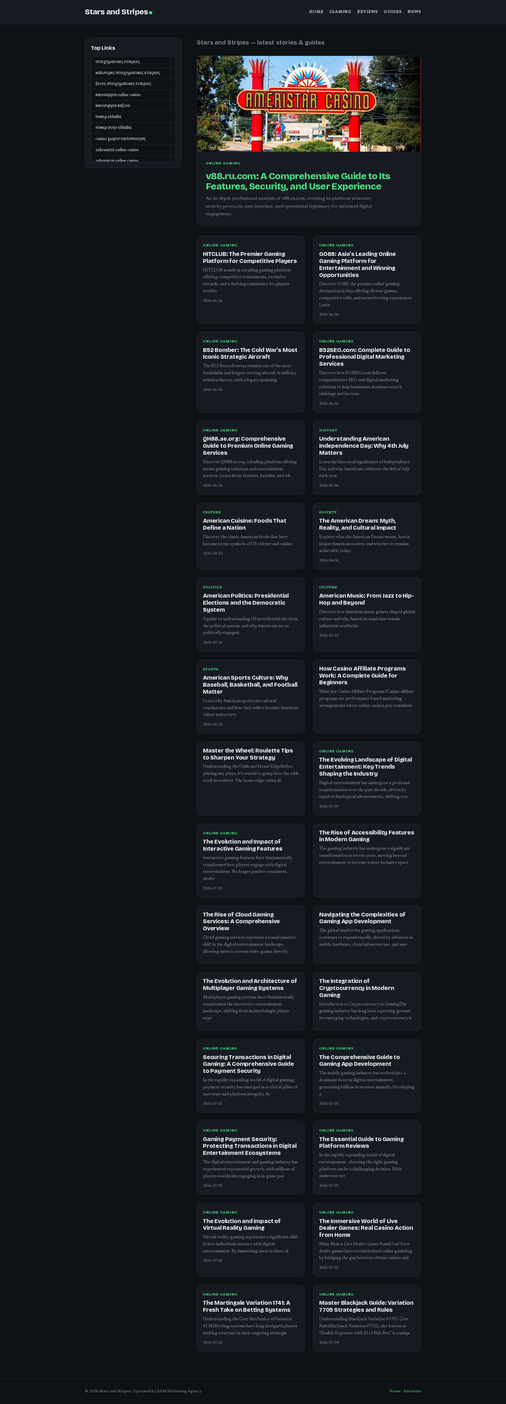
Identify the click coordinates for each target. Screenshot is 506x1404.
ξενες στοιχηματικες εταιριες (123, 84)
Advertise (412, 1391)
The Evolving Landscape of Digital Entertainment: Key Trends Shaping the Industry (365, 766)
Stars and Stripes (116, 11)
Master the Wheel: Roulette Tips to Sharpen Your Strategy (248, 754)
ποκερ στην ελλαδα (113, 128)
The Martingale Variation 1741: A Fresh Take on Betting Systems (246, 1306)
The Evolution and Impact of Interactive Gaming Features (243, 845)
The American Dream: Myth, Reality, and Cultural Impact (357, 524)
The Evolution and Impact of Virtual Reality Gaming (242, 1225)
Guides (393, 12)
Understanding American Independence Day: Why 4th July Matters (363, 445)
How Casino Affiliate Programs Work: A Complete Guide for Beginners (362, 675)
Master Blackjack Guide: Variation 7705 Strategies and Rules (366, 1306)
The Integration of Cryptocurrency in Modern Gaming (356, 988)
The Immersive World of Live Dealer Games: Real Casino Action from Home (366, 1228)
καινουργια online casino (118, 95)
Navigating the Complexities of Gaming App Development (362, 918)
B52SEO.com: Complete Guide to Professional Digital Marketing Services (364, 357)
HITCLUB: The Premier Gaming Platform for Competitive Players (250, 257)
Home (316, 12)
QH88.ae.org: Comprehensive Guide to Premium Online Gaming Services (248, 445)
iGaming (340, 12)
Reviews (367, 12)
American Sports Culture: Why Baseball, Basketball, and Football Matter (250, 684)
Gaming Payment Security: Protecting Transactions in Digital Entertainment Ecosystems (249, 1146)
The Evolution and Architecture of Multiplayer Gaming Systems (250, 984)
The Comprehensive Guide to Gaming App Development (359, 1061)
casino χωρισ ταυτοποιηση (120, 139)
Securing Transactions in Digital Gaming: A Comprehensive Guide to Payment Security (248, 1064)
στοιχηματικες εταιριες (117, 62)
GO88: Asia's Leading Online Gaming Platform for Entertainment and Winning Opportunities (357, 264)
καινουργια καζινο (112, 106)
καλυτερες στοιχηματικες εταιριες (127, 73)
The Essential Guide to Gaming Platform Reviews (361, 1143)
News (414, 12)
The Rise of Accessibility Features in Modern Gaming (366, 836)
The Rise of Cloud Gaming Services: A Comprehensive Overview (241, 921)
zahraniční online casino (117, 150)
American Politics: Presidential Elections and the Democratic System (246, 602)
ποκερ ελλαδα (108, 117)
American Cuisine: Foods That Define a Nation (244, 524)
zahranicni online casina (116, 161)
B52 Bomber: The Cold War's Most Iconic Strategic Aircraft (250, 353)
